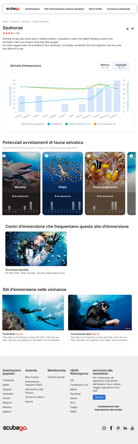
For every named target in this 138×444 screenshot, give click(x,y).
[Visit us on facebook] (111, 428)
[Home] (13, 9)
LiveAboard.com (79, 384)
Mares (73, 389)
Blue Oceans (32, 377)
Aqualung (75, 393)
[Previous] (5, 184)
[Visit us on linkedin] (125, 428)
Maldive (7, 411)
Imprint (29, 401)
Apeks (73, 398)
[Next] (132, 184)
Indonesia (8, 393)
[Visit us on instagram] (104, 428)
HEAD (73, 411)
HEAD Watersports (79, 372)
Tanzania (15, 21)
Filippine (7, 402)
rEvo (72, 402)
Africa (5, 21)
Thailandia (8, 380)
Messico (7, 407)
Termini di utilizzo (34, 397)
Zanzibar (26, 21)
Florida (6, 398)
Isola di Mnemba (41, 21)
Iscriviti (99, 397)
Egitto (6, 384)
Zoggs (73, 407)
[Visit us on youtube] (132, 428)
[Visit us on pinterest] (118, 428)
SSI (72, 380)
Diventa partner (56, 377)
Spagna (7, 389)
